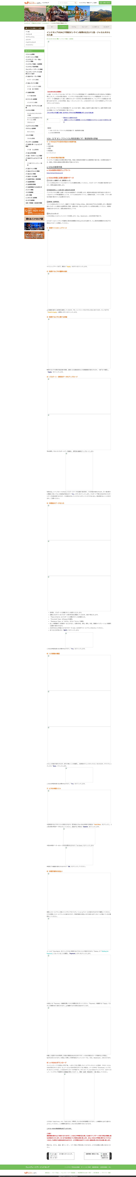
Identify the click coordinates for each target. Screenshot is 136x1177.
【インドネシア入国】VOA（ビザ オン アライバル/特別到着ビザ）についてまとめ (70, 112)
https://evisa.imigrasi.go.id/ (55, 173)
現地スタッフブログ (36, 23)
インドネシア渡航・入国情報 (66, 39)
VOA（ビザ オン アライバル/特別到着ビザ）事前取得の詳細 (67, 130)
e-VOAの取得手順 (55, 132)
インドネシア (46, 23)
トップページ (27, 23)
